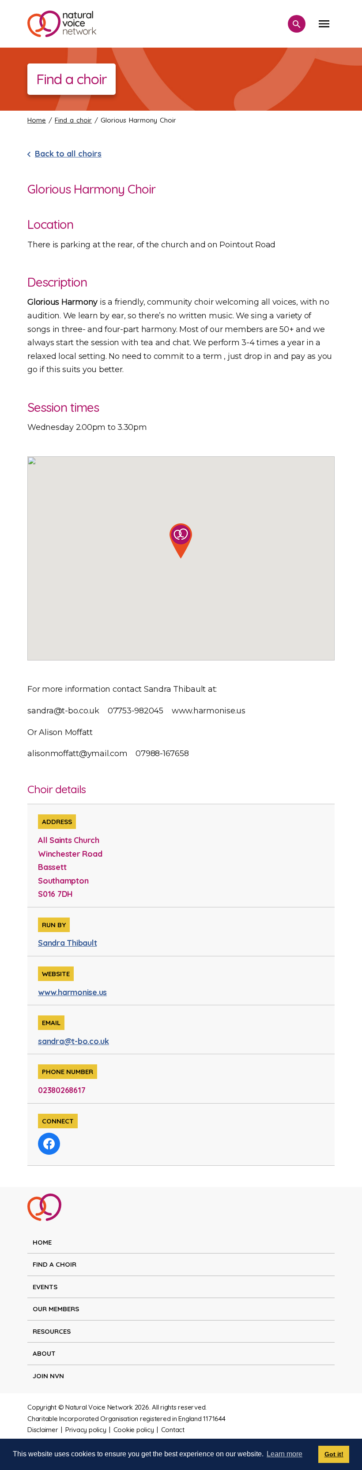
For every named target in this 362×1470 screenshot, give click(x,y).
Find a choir (73, 120)
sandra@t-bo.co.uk (73, 1041)
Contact (173, 1429)
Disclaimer (42, 1429)
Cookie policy (133, 1429)
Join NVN (48, 1376)
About (44, 1353)
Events (45, 1287)
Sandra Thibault (67, 943)
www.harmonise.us (72, 992)
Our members (56, 1309)
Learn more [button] (284, 1454)
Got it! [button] (333, 1454)
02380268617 (61, 1090)
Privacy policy (85, 1429)
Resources (52, 1331)
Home (36, 120)
